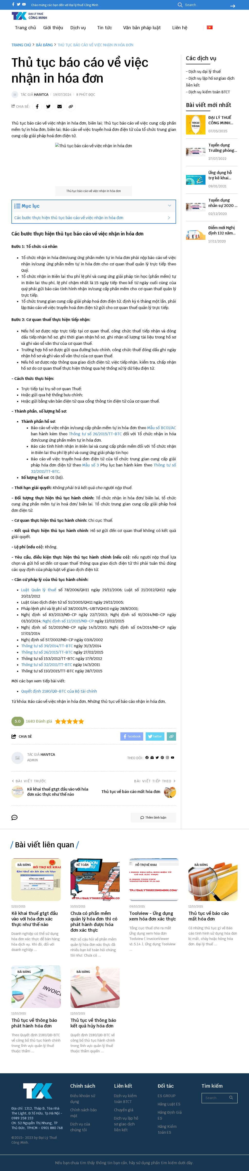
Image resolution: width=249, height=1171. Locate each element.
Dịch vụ (79, 27)
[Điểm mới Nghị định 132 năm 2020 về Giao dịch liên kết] (195, 235)
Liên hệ (179, 27)
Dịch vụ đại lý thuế (205, 71)
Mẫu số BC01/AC (161, 427)
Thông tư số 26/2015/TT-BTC (95, 433)
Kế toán (83, 865)
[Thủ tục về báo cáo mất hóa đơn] (213, 879)
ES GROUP (167, 1096)
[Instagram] (167, 757)
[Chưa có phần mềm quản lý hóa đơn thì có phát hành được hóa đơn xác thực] (95, 879)
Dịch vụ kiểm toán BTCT (209, 92)
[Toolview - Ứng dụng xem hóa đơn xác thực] (154, 879)
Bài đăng (24, 865)
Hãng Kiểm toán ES (167, 1129)
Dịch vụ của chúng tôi (80, 1127)
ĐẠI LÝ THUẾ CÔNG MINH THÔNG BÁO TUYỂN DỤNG (220, 125)
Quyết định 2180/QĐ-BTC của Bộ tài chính (59, 691)
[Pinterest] (162, 757)
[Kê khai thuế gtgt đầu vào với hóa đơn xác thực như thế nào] (36, 879)
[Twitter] (157, 757)
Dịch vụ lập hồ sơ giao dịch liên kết (126, 1124)
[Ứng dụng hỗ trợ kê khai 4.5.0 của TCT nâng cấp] (195, 180)
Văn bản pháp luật (142, 27)
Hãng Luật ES (169, 1104)
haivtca (41, 94)
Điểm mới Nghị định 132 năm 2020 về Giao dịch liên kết (221, 235)
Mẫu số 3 (91, 465)
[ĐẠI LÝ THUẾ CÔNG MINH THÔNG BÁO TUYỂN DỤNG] (195, 125)
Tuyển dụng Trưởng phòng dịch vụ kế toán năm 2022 (222, 153)
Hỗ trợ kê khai (146, 865)
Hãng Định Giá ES (170, 1115)
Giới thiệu (53, 27)
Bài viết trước (31, 781)
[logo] (29, 19)
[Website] (152, 757)
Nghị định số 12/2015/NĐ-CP (68, 621)
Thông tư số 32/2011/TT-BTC (46, 664)
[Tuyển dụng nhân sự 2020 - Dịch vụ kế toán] (195, 207)
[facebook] (13, 4)
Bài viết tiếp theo (152, 781)
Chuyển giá (123, 1110)
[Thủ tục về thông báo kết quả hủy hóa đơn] (95, 986)
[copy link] (71, 106)
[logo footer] (37, 1091)
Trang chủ (25, 27)
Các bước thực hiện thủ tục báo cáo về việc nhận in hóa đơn (68, 217)
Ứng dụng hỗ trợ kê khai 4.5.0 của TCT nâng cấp (221, 180)
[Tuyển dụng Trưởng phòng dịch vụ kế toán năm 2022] (195, 152)
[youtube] (24, 4)
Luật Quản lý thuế (38, 589)
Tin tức (105, 27)
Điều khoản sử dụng (82, 1099)
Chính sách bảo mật (83, 1113)
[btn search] (233, 6)
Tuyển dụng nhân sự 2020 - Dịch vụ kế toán (222, 205)
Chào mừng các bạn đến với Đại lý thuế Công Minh (64, 5)
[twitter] (18, 4)
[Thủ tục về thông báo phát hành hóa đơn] (36, 986)
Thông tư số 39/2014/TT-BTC (47, 645)
